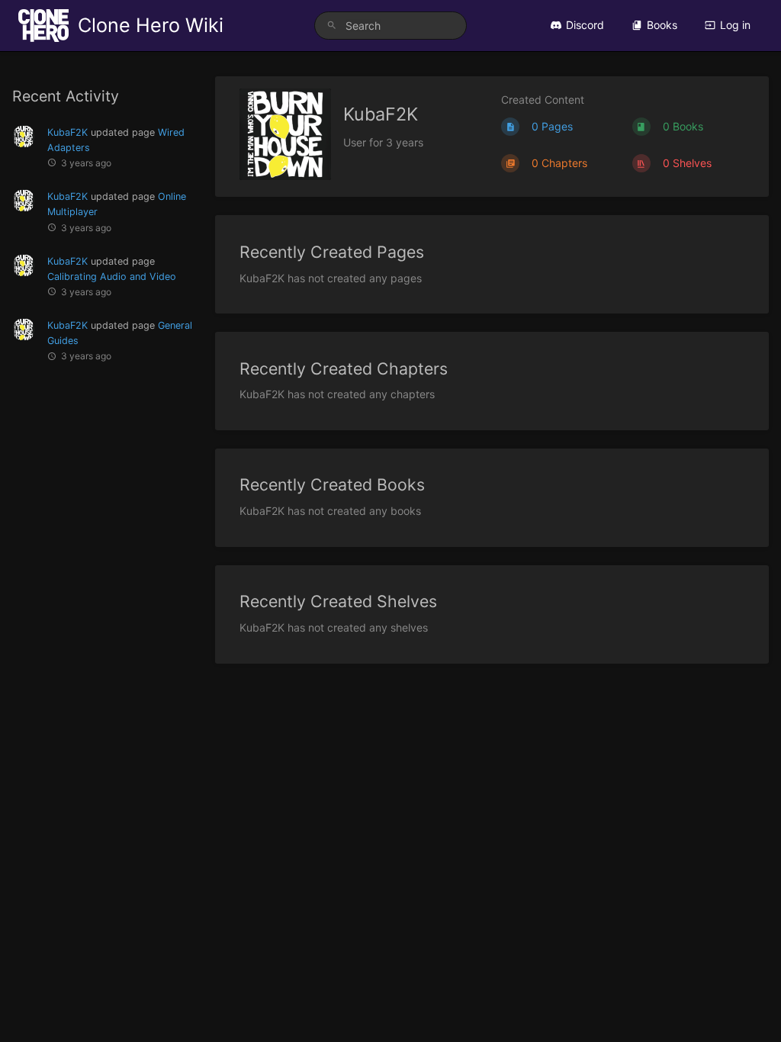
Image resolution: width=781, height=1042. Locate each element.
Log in (735, 24)
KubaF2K (67, 132)
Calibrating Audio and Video (111, 276)
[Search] (331, 25)
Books (662, 24)
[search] (390, 25)
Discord (585, 24)
